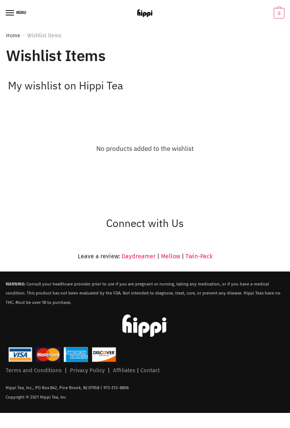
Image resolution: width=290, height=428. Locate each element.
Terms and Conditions (34, 370)
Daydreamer (139, 256)
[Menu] (10, 13)
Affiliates (124, 370)
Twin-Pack (199, 256)
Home (13, 35)
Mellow (170, 256)
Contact (150, 370)
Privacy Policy (87, 370)
